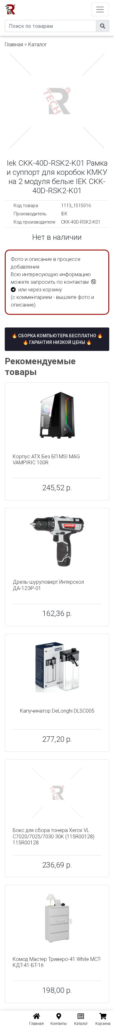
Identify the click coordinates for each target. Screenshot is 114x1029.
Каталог (37, 44)
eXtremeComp (65, 2)
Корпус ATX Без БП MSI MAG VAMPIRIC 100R (46, 460)
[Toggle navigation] (100, 9)
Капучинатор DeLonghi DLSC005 (57, 711)
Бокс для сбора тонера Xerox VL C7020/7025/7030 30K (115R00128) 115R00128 (53, 836)
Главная (14, 44)
